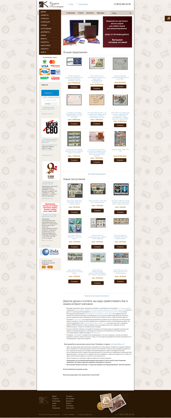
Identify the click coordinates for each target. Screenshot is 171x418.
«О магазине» (77, 335)
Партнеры (100, 13)
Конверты (69, 396)
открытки (77, 310)
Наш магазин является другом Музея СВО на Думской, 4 (50, 140)
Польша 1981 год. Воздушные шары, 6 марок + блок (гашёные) (97, 237)
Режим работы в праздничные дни (48, 183)
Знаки (54, 403)
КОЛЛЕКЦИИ (45, 22)
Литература (95, 332)
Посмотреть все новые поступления (96, 296)
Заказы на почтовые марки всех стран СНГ (49, 215)
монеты (114, 310)
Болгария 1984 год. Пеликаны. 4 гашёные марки (74, 237)
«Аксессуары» (77, 319)
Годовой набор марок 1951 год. (120, 150)
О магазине (70, 13)
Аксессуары (56, 401)
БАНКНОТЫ (45, 42)
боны (123, 310)
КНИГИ (43, 52)
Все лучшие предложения (96, 174)
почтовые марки (124, 308)
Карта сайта (70, 408)
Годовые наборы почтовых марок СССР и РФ (105, 312)
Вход (71, 4)
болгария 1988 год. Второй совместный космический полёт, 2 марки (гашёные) (120, 202)
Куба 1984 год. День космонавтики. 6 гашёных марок (74, 271)
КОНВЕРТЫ (44, 15)
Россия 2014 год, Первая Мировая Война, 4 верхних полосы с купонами (74, 151)
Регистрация (83, 4)
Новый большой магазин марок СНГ (48, 108)
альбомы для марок (90, 323)
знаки (119, 310)
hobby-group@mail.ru (85, 414)
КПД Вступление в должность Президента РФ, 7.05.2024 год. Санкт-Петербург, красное (74, 78)
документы (107, 310)
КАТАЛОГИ (44, 49)
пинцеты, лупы (102, 323)
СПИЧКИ (44, 25)
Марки (54, 396)
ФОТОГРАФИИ (46, 29)
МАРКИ (43, 12)
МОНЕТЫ (44, 39)
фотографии (86, 310)
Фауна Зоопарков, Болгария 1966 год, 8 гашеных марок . (120, 237)
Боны (54, 405)
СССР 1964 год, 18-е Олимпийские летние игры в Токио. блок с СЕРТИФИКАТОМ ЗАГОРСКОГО (97, 79)
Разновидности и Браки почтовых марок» (99, 313)
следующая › (125, 168)
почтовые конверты (97, 310)
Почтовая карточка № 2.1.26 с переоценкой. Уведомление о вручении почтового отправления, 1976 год (96, 115)
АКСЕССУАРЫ (45, 45)
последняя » (99, 170)
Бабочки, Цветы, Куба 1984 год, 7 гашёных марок (97, 201)
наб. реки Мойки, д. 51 (118, 344)
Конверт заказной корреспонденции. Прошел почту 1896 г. (120, 77)
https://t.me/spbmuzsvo (49, 145)
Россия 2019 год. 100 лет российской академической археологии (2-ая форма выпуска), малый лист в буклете (97, 153)
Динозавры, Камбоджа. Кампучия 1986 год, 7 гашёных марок (74, 202)
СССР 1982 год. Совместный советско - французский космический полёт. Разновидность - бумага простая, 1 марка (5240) (120, 116)
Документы (69, 401)
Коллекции (69, 405)
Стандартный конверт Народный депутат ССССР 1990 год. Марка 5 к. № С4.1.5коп (74, 115)
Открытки (55, 398)
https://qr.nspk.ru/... (48, 150)
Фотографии (70, 398)
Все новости (46, 246)
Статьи (80, 13)
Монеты (68, 403)
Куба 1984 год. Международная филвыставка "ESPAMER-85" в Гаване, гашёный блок (97, 272)
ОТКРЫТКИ (45, 18)
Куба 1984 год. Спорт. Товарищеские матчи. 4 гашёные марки (120, 271)
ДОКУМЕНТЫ (45, 32)
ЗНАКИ (43, 35)
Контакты (90, 13)
